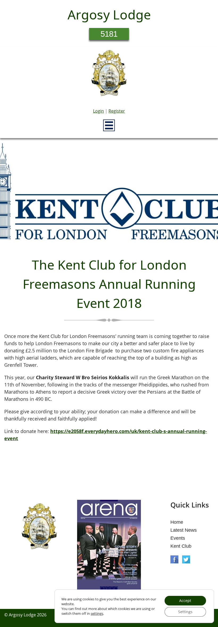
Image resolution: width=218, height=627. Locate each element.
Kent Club (180, 546)
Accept (185, 600)
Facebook (174, 559)
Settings (185, 611)
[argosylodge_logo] (109, 74)
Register (116, 111)
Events (177, 538)
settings (97, 613)
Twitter (186, 559)
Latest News (183, 530)
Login (98, 111)
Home (176, 522)
